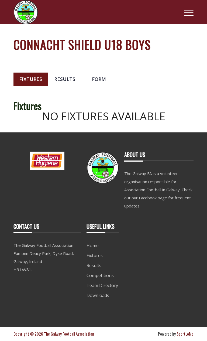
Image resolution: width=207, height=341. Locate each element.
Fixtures (95, 255)
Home (93, 245)
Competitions (100, 275)
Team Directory (102, 285)
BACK (183, 58)
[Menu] (186, 12)
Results (94, 265)
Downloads (98, 295)
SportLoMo (185, 334)
